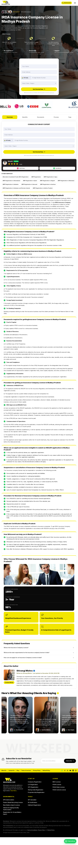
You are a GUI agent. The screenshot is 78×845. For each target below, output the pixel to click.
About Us (4, 770)
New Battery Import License (11, 805)
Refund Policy (46, 770)
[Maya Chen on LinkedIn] (34, 671)
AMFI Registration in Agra (50, 177)
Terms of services (26, 770)
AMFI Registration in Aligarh (47, 180)
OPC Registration (33, 787)
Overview (10, 117)
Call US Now (22, 168)
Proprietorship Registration (36, 792)
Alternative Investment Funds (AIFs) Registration (15, 177)
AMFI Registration (36, 177)
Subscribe (69, 761)
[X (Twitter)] (67, 770)
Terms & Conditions (32, 830)
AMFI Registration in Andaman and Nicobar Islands (16, 188)
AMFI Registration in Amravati (29, 184)
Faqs (69, 117)
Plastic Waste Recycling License (13, 802)
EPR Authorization (8, 800)
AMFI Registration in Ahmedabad (11, 180)
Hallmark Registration (34, 805)
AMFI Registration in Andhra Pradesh (43, 188)
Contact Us (11, 770)
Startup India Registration (35, 790)
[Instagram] (75, 770)
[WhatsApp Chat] (62, 770)
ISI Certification (32, 802)
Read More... (14, 790)
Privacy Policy (36, 770)
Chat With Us (58, 168)
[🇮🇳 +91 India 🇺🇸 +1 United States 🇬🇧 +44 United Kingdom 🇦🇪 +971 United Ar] (26, 78)
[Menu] (74, 2)
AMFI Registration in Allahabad (66, 180)
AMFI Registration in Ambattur (11, 184)
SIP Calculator (32, 800)
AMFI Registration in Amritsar (48, 184)
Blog (18, 770)
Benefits (24, 117)
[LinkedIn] (73, 770)
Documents (40, 117)
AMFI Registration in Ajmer (30, 180)
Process (56, 117)
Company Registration (34, 782)
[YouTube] (70, 770)
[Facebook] (65, 770)
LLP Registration (33, 784)
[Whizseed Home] (6, 3)
